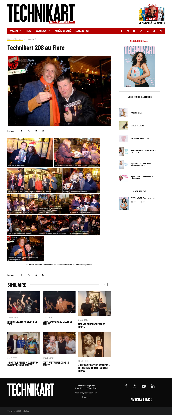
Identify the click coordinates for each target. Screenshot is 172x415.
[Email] (43, 131)
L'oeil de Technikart (15, 39)
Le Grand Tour (82, 30)
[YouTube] (134, 30)
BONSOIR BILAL (136, 113)
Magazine (14, 30)
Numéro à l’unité (63, 30)
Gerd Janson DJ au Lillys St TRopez (57, 323)
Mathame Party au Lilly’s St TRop (22, 323)
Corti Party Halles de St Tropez (56, 364)
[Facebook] (121, 30)
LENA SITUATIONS (137, 126)
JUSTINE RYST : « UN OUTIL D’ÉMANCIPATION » (141, 164)
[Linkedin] (147, 30)
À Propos (86, 397)
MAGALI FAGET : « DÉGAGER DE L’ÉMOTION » (142, 177)
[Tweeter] (29, 131)
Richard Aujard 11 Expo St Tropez (91, 325)
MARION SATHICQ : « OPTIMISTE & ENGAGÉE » (143, 151)
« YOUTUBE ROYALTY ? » (140, 138)
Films (28, 30)
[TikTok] (141, 30)
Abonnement (41, 30)
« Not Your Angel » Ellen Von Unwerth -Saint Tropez (22, 364)
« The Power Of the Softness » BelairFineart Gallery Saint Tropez (94, 368)
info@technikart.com (88, 392)
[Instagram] (127, 30)
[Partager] (21, 131)
